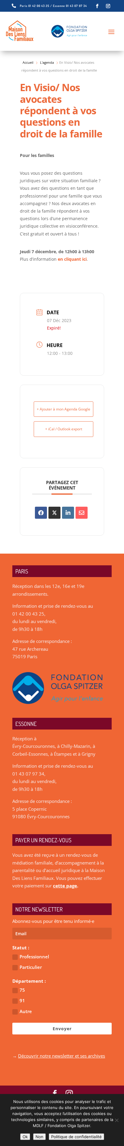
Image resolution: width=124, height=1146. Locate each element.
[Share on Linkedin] (68, 513)
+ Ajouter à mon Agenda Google (63, 409)
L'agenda (47, 62)
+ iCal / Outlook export (63, 429)
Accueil (28, 62)
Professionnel (34, 957)
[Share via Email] (82, 513)
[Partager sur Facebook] (41, 513)
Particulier (31, 967)
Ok (25, 1136)
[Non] (116, 1120)
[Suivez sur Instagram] (108, 6)
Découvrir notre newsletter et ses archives (61, 1056)
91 (22, 1000)
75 (22, 990)
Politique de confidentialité (76, 1136)
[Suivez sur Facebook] (97, 6)
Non (39, 1136)
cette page (65, 886)
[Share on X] (54, 513)
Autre (26, 1011)
